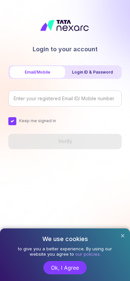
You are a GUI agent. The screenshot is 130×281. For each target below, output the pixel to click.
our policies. (88, 254)
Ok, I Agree (65, 267)
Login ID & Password (92, 72)
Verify (65, 141)
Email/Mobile (37, 72)
